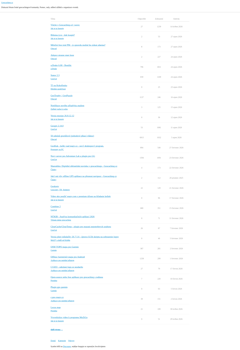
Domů (53, 341)
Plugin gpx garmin (59, 287)
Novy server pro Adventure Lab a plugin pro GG (73, 156)
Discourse (67, 346)
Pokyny (71, 341)
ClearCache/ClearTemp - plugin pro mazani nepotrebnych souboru (81, 226)
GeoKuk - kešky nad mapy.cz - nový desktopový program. (77, 146)
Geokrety (55, 186)
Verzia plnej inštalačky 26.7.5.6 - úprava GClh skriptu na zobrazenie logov (85, 236)
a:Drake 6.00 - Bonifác (61, 65)
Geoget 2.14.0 (57, 126)
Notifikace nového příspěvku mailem (67, 105)
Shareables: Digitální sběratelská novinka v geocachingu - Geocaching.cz (84, 166)
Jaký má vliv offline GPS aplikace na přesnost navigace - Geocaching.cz (84, 176)
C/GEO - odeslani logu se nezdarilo (67, 267)
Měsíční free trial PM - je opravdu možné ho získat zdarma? (78, 45)
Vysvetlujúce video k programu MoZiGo (69, 317)
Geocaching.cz (7, 3)
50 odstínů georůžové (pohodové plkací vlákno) (72, 136)
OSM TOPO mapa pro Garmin (65, 247)
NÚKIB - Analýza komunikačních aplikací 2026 (72, 216)
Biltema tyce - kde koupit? (63, 35)
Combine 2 (56, 206)
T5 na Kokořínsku (59, 85)
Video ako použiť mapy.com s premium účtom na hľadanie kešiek (81, 196)
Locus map (56, 307)
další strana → (57, 329)
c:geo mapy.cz (57, 297)
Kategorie (62, 341)
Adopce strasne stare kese (62, 55)
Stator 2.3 (55, 75)
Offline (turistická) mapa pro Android (68, 257)
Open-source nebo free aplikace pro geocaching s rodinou (77, 277)
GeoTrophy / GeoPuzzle (61, 95)
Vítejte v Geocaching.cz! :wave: (65, 25)
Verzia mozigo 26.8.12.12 (62, 115)
